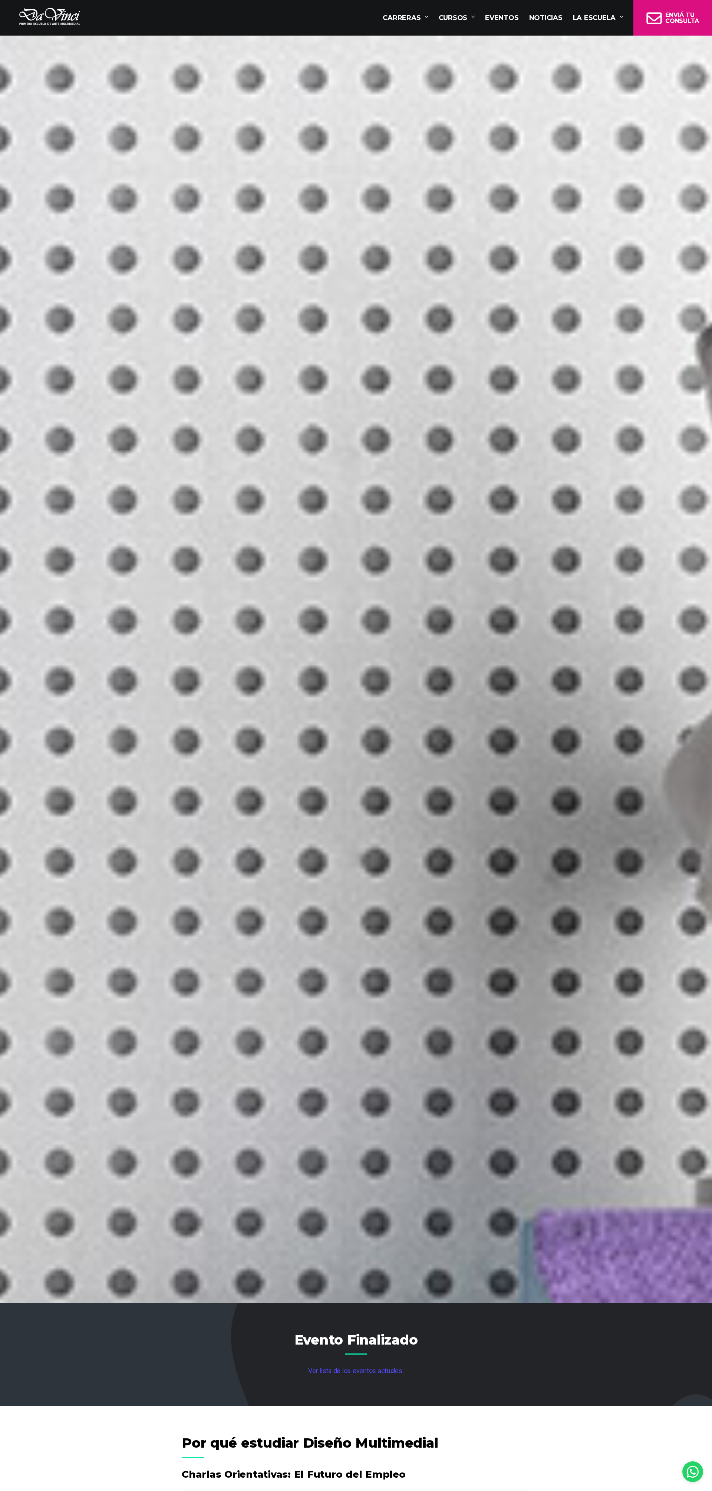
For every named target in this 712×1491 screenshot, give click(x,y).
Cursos (453, 18)
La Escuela (594, 18)
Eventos (501, 18)
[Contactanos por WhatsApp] (692, 1471)
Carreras (402, 18)
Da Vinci (50, 16)
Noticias (546, 18)
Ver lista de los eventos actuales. (356, 1371)
